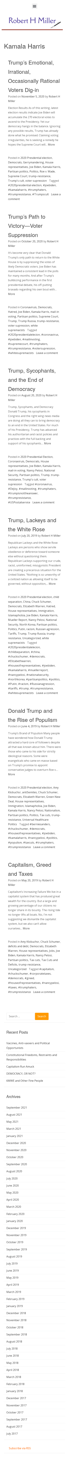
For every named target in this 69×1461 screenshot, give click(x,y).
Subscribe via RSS (20, 1448)
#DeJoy (12, 489)
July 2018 (12, 1348)
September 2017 (16, 1419)
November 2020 (16, 1150)
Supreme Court (17, 176)
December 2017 (16, 1398)
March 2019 (13, 1292)
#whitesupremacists (21, 353)
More (51, 144)
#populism (15, 842)
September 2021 (16, 1107)
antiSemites (29, 792)
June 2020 (12, 1185)
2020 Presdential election (36, 158)
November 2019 (16, 1235)
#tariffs (13, 688)
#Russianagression (42, 684)
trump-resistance (39, 176)
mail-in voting (16, 470)
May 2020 (12, 1192)
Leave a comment (47, 353)
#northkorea (16, 679)
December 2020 (16, 1143)
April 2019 (12, 1285)
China (26, 602)
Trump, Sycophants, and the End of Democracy (32, 379)
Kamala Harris (51, 167)
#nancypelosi (16, 675)
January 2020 (14, 1221)
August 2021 (14, 1114)
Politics (33, 171)
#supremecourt (18, 344)
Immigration (46, 611)
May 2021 (12, 1122)
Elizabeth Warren (34, 606)
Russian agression (47, 629)
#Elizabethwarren (19, 661)
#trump (24, 688)
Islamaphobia (16, 615)
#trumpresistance (19, 194)
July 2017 (12, 1433)
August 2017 (14, 1426)
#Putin (12, 684)
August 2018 (14, 1341)
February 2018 (15, 1384)
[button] (34, 6)
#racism (23, 684)
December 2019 (16, 1228)
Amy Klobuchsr (29, 942)
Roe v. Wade (47, 171)
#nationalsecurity (37, 675)
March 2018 (13, 1377)
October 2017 (14, 1412)
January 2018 (14, 1391)
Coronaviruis (28, 307)
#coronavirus (49, 334)
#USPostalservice (19, 502)
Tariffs (12, 633)
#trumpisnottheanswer (23, 493)
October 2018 (14, 1327)
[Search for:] (20, 1016)
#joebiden (49, 185)
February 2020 (15, 1214)
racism (30, 629)
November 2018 (16, 1320)
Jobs (52, 951)
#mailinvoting (31, 339)
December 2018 (16, 1313)
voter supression (36, 181)
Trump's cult (16, 181)
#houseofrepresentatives (24, 665)
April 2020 (12, 1200)
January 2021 (14, 1136)
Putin (21, 629)
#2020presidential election (25, 185)
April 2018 (12, 1370)
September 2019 (16, 1249)
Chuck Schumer (41, 602)
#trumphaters (37, 190)
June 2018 (12, 1355)
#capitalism (46, 969)
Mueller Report (17, 620)
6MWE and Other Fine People (24, 1081)
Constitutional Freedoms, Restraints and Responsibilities (31, 1057)
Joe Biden (35, 167)
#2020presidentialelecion (24, 334)
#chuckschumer (18, 656)
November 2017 (16, 1405)
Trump (12, 321)
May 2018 (12, 1363)
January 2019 (14, 1306)
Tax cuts (45, 815)
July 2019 (12, 1263)
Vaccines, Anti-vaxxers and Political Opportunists (28, 1045)
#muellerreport (38, 670)
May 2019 (12, 1277)
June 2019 (12, 1270)
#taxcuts (28, 842)
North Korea (27, 624)
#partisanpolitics (36, 679)
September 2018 (16, 1334)
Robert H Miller (51, 535)
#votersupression (43, 348)
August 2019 (14, 1256)
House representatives (22, 611)
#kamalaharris (17, 190)
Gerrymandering (33, 162)
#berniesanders (40, 824)
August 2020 (14, 1171)
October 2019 (14, 1242)
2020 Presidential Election (36, 457)
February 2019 (15, 1299)
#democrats (37, 656)
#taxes (12, 987)
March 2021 (13, 1129)
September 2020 (16, 1164)
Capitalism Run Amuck (20, 1066)
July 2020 (12, 1178)
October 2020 (14, 1157)
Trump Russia (27, 321)
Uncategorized (31, 638)
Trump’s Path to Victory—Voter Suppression (26, 225)
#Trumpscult (40, 194)
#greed (29, 978)
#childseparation (18, 652)
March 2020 (13, 1207)
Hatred (12, 312)
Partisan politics (18, 171)
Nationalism (52, 810)
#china (35, 652)
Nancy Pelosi (35, 470)
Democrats (15, 162)
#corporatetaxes (40, 973)
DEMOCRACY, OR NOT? (21, 1073)
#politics (54, 679)
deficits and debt (18, 946)
